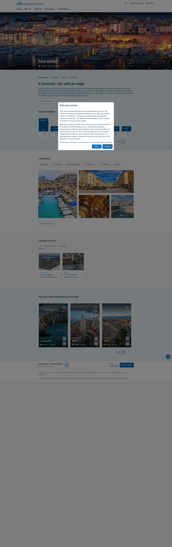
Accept (107, 146)
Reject (96, 146)
